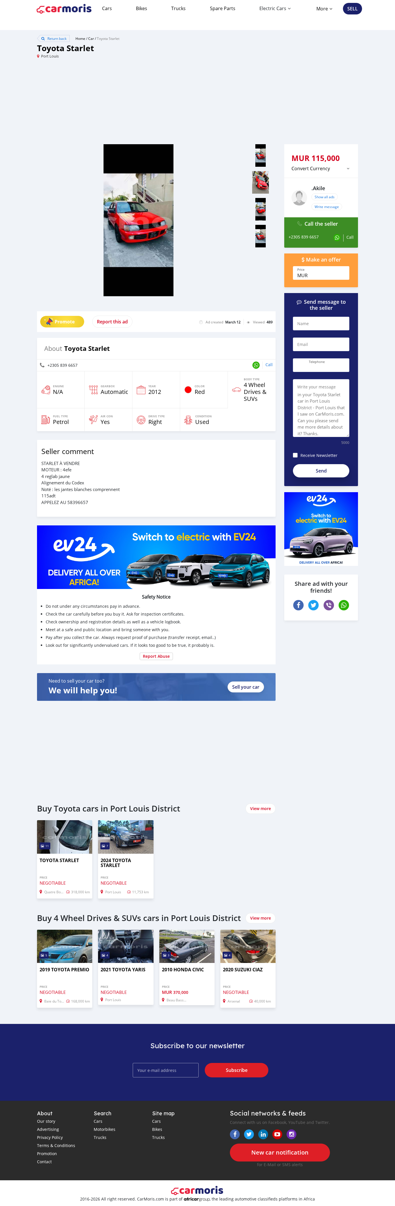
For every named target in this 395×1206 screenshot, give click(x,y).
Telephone (317, 362)
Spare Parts (222, 8)
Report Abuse (156, 656)
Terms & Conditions (56, 1145)
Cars (107, 8)
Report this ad (112, 321)
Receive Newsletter (318, 455)
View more (260, 808)
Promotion (47, 1153)
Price (300, 270)
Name (303, 323)
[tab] (321, 168)
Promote (65, 321)
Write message (327, 206)
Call (269, 364)
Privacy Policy (50, 1137)
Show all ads (325, 196)
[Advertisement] (117, 103)
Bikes (141, 8)
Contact (44, 1161)
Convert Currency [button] (310, 168)
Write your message (316, 387)
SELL (352, 8)
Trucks (178, 8)
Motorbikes (104, 1129)
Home (80, 38)
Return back (57, 38)
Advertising (48, 1129)
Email (302, 344)
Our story (46, 1121)
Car (91, 38)
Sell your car (245, 687)
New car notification (280, 1152)
